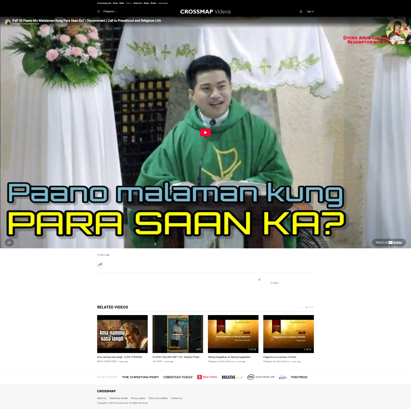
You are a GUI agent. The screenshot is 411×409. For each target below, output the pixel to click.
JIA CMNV (157, 361)
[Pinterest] (114, 273)
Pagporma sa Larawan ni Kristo (279, 357)
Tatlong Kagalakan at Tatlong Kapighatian (229, 357)
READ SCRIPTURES (107, 361)
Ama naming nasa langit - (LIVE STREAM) (119, 357)
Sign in (310, 11)
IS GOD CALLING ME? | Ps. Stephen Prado (176, 357)
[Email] (121, 273)
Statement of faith (118, 398)
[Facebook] (101, 273)
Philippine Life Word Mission (221, 361)
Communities (163, 3)
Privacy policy (138, 398)
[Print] (127, 273)
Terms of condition (158, 398)
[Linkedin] (107, 273)
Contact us (176, 398)
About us (101, 398)
